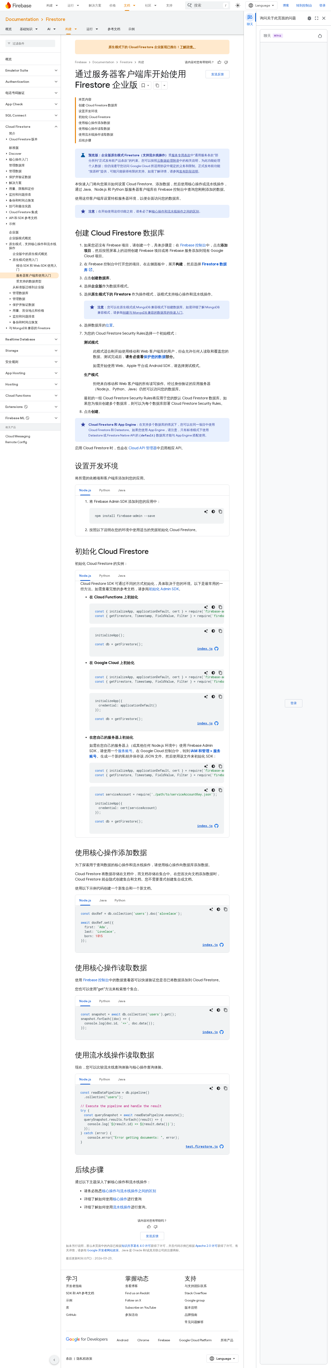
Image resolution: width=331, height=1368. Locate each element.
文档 (127, 5)
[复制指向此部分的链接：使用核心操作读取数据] (151, 968)
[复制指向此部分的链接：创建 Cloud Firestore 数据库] (169, 233)
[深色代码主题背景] (213, 511)
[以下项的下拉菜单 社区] (156, 5)
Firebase (81, 62)
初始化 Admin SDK (164, 589)
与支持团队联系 (196, 1286)
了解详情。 (188, 47)
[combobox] (207, 5)
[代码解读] (206, 511)
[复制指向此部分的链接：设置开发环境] (122, 466)
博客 (286, 5)
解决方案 (95, 5)
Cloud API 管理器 (143, 448)
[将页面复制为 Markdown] (157, 85)
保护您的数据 (155, 357)
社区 (148, 5)
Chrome (143, 1340)
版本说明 (191, 1307)
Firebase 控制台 (96, 980)
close (323, 18)
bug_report (309, 18)
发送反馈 (217, 74)
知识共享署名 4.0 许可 (136, 1246)
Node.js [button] (85, 490)
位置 (109, 325)
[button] (26, 70)
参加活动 (131, 1315)
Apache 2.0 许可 (206, 1246)
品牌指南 (191, 1315)
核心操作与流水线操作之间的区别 (129, 1191)
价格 (112, 5)
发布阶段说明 (188, 171)
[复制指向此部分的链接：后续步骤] (108, 1170)
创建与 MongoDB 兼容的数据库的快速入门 (152, 313)
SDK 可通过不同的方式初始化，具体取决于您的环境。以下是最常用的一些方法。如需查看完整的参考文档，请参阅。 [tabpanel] (154, 704)
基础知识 (26, 29)
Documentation (22, 19)
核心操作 (120, 1199)
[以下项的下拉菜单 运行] (79, 5)
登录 (322, 5)
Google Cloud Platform (195, 1340)
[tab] (85, 490)
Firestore (55, 19)
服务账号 (125, 751)
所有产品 (227, 1340)
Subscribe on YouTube (140, 1307)
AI (48, 29)
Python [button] (104, 490)
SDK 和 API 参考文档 (80, 1293)
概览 (8, 29)
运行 (71, 5)
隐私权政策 (84, 1358)
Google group (195, 1300)
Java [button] (121, 490)
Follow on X (133, 1300)
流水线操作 (122, 1207)
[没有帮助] (226, 62)
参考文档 (114, 29)
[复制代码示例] (220, 511)
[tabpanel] (152, 516)
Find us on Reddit (137, 1293)
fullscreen (316, 18)
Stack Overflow (196, 1293)
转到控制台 (304, 5)
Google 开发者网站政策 (103, 1250)
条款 (69, 1358)
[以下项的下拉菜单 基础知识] (37, 29)
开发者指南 (74, 1286)
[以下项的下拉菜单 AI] (55, 29)
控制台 (193, 245)
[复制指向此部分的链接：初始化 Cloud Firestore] (153, 552)
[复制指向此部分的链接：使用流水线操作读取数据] (158, 1055)
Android (122, 1340)
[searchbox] (30, 43)
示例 (131, 29)
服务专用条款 (181, 155)
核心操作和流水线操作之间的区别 (175, 211)
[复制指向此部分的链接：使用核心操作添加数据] (151, 853)
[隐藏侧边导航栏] (54, 1359)
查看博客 (131, 1286)
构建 (49, 5)
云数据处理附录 (168, 161)
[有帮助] (219, 62)
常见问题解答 (194, 1322)
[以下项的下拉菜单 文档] (135, 5)
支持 (169, 5)
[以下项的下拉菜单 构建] (58, 5)
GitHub (71, 1315)
